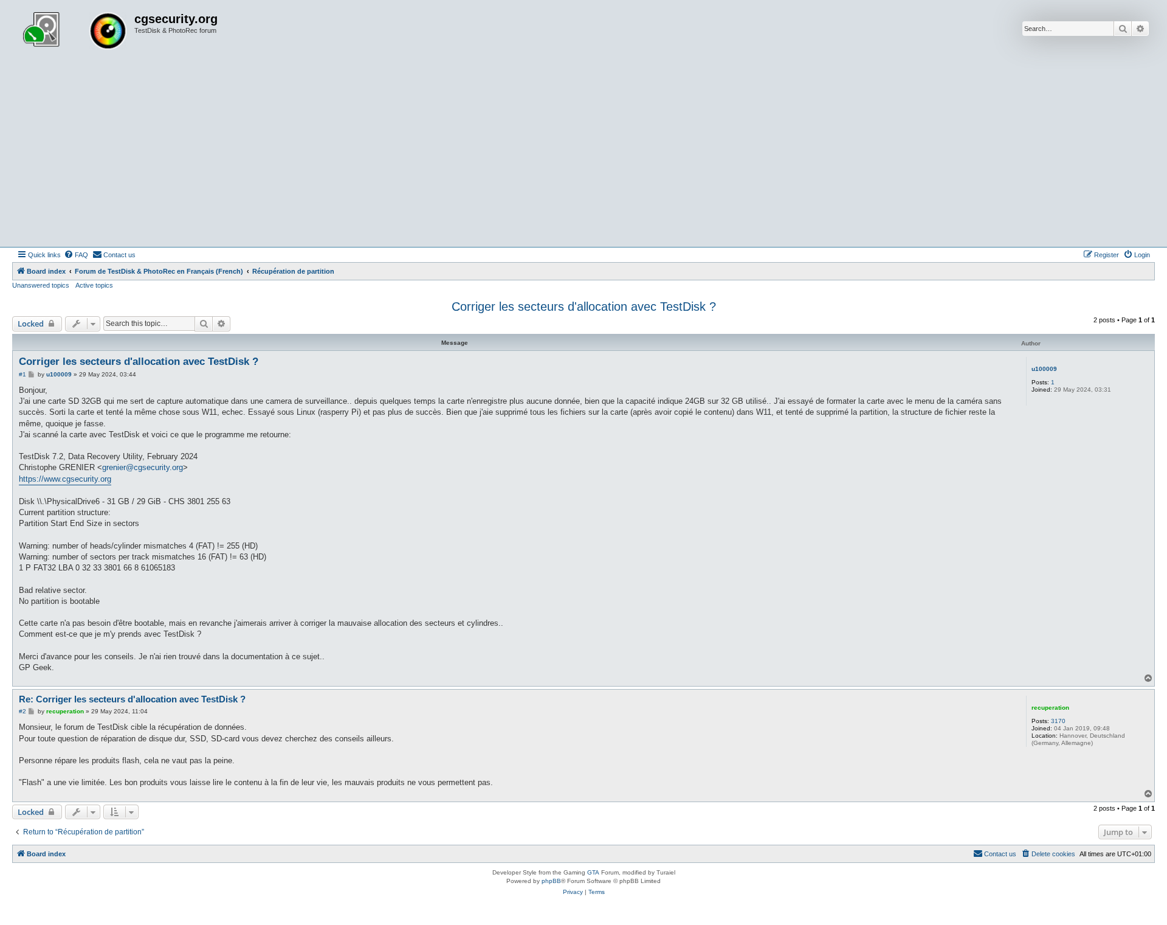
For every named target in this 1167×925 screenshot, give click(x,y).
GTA (593, 872)
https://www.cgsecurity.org (65, 478)
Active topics (94, 285)
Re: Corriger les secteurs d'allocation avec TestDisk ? (132, 699)
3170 (1058, 721)
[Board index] (74, 32)
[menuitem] (76, 255)
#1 (22, 374)
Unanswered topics (40, 285)
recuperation (1050, 707)
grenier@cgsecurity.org (142, 467)
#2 (22, 711)
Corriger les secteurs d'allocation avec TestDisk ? (584, 306)
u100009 (1044, 368)
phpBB (551, 881)
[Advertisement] (583, 156)
